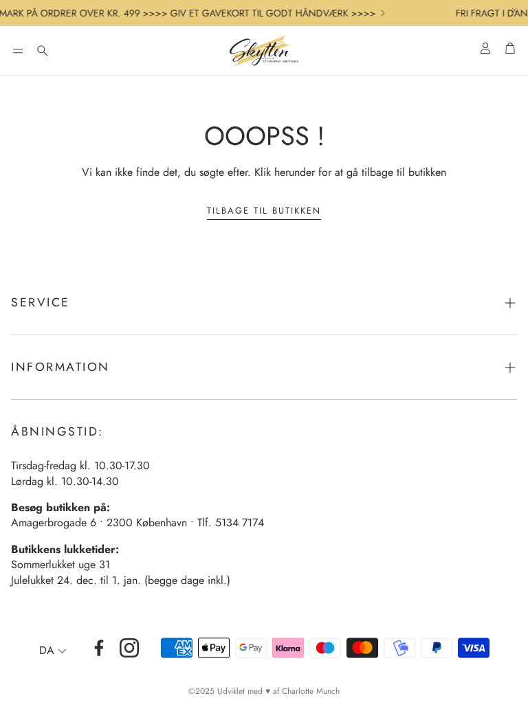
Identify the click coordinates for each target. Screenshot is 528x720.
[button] (18, 51)
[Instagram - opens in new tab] (129, 647)
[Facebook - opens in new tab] (99, 647)
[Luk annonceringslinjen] (514, 10)
